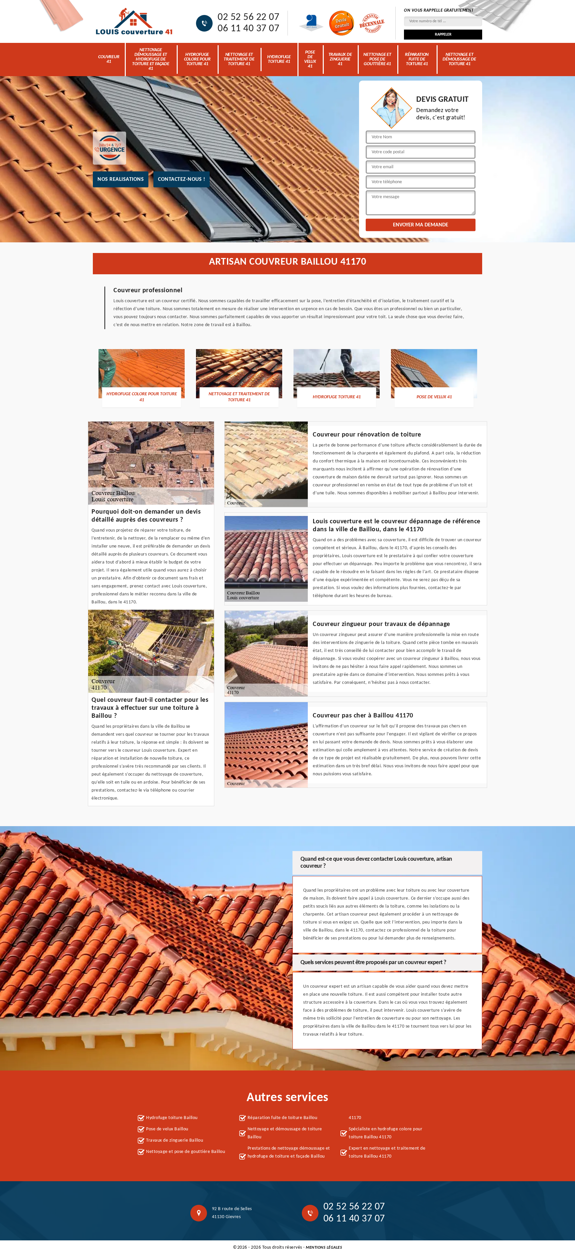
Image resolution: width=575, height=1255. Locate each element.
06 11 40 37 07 (248, 29)
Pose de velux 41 (310, 59)
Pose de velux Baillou (167, 1129)
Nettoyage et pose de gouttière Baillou (185, 1151)
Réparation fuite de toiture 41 (417, 59)
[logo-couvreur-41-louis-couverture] (134, 21)
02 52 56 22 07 (248, 18)
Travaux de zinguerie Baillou (174, 1140)
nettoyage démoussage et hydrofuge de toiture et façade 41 (150, 59)
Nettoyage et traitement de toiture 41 (239, 59)
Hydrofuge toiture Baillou (172, 1117)
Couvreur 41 (108, 59)
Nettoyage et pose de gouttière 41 (377, 59)
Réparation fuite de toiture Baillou (282, 1117)
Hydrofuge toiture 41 (279, 59)
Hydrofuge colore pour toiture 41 (197, 59)
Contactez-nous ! (181, 179)
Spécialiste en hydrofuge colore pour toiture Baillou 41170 (385, 1133)
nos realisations (120, 179)
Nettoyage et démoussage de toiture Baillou (285, 1133)
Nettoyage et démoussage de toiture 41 (459, 59)
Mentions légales (324, 1248)
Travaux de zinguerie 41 (340, 59)
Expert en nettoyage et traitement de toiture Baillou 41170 (387, 1152)
